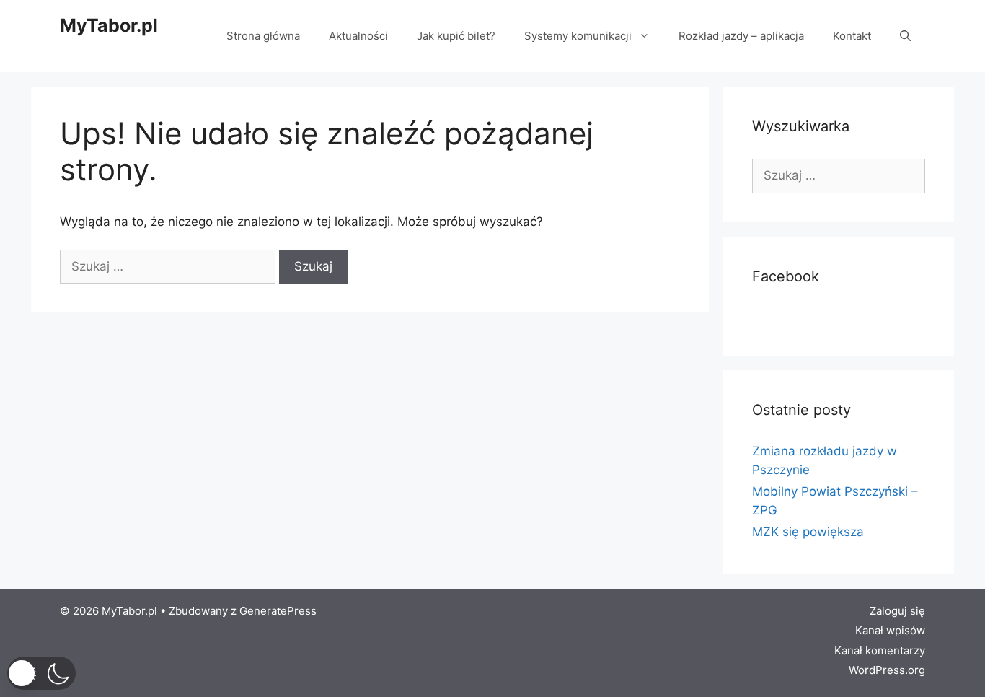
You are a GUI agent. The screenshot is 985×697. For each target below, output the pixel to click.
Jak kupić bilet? (456, 36)
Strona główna (263, 36)
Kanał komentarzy (879, 650)
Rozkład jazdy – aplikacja (741, 36)
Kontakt (852, 36)
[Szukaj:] (169, 266)
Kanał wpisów (890, 630)
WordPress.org (887, 670)
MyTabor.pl (109, 25)
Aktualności (358, 36)
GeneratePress (278, 611)
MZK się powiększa (808, 532)
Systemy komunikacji (578, 36)
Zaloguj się (897, 611)
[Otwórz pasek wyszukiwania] (905, 36)
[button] (41, 673)
